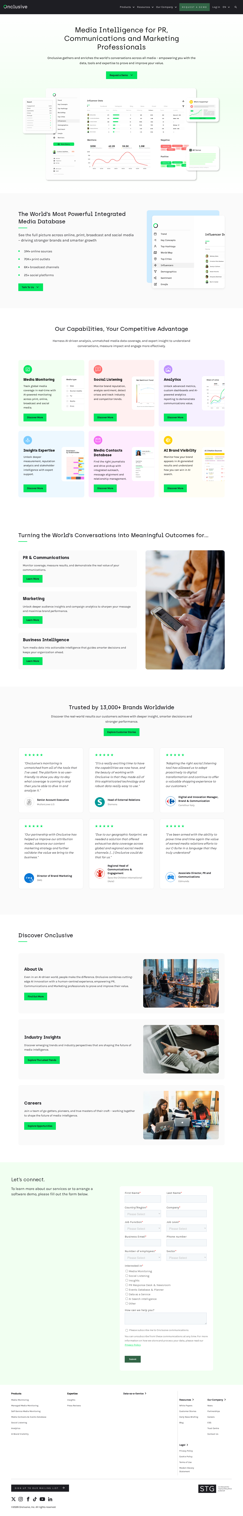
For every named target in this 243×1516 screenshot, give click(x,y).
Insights (71, 1400)
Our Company (164, 7)
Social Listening (19, 1422)
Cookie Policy (185, 1456)
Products (125, 7)
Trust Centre (213, 1428)
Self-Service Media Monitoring (26, 1411)
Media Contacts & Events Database (28, 1417)
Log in (216, 7)
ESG (209, 1422)
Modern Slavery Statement (186, 1470)
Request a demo (194, 7)
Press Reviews (74, 1405)
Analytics (15, 1428)
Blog (181, 1422)
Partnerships (213, 1411)
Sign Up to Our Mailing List (37, 1488)
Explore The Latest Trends (42, 1060)
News (210, 1405)
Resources (143, 7)
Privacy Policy (186, 1451)
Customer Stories (187, 1411)
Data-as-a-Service (133, 1393)
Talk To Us (28, 287)
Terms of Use (185, 1462)
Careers (211, 1417)
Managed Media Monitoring (24, 1405)
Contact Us (212, 1434)
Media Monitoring (20, 1400)
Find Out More (36, 996)
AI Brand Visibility (20, 1434)
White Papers (185, 1405)
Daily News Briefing (188, 1417)
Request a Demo (119, 75)
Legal (182, 1444)
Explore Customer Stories (121, 732)
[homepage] (15, 7)
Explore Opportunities (40, 1125)
